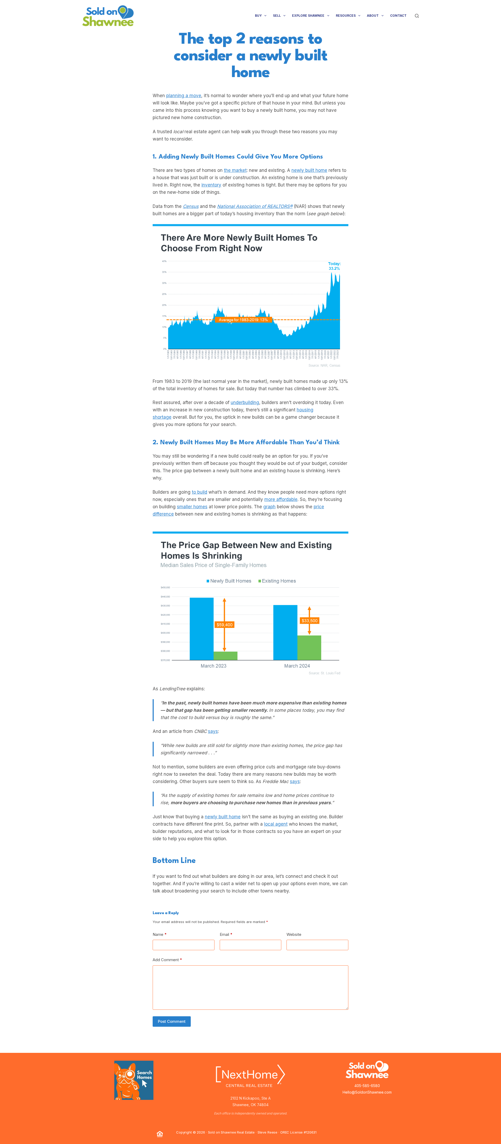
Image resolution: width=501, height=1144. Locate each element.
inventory (211, 185)
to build (199, 492)
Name (160, 934)
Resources (346, 15)
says (213, 731)
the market (235, 170)
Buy (258, 15)
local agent (276, 824)
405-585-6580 (367, 1085)
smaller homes (192, 506)
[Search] (417, 16)
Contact (398, 15)
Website (294, 934)
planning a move (183, 95)
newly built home (309, 170)
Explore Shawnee (308, 15)
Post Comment (172, 1021)
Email (226, 934)
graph (269, 506)
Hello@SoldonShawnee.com (367, 1092)
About (373, 15)
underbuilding (245, 402)
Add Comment (167, 959)
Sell (277, 15)
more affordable (280, 499)
